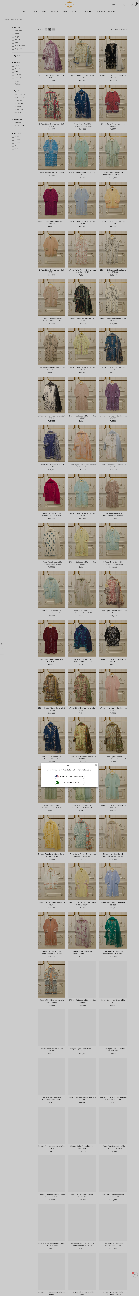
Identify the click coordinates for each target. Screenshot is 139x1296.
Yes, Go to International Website (71, 776)
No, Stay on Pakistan (71, 782)
